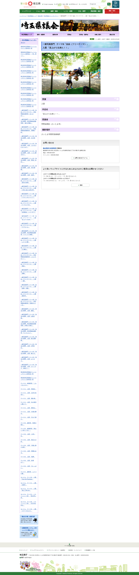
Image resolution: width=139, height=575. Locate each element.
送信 (81, 185)
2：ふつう (58, 176)
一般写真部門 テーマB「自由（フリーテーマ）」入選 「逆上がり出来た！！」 (29, 217)
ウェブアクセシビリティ (38, 550)
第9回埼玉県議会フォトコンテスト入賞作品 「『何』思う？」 (29, 54)
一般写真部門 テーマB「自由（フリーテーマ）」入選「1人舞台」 (29, 247)
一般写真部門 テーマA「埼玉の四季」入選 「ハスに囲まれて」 (29, 152)
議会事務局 (46, 148)
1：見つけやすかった (50, 180)
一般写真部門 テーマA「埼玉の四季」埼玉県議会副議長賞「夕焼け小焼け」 (29, 323)
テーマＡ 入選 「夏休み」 (28, 408)
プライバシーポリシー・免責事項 (56, 550)
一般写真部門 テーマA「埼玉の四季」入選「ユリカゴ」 (29, 359)
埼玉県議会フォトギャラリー (51, 16)
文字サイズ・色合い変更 (62, 4)
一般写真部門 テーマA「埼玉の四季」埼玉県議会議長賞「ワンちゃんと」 (29, 331)
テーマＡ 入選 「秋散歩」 (28, 389)
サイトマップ (24, 550)
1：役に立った (48, 176)
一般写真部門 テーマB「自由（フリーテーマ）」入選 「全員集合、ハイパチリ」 (29, 210)
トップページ (23, 16)
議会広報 (40, 16)
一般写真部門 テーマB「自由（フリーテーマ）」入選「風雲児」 (29, 293)
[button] (112, 13)
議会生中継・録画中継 (28, 516)
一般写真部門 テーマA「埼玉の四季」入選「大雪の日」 (29, 345)
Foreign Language (48, 4)
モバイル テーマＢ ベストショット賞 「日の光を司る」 (28, 503)
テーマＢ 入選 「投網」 (28, 456)
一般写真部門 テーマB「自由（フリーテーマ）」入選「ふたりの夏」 (29, 240)
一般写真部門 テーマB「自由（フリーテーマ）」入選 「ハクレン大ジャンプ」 (29, 195)
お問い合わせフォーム (81, 158)
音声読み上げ (74, 4)
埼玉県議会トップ (32, 16)
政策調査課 (53, 148)
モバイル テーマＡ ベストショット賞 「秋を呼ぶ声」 (28, 496)
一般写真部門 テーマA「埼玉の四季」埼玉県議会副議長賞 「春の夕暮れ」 (29, 121)
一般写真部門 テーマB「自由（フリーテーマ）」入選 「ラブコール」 (29, 225)
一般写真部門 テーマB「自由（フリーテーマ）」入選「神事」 (29, 271)
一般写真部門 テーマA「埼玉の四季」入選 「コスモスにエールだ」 (29, 145)
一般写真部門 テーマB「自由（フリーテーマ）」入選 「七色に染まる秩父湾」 (29, 188)
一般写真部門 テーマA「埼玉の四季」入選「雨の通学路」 (29, 338)
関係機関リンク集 (90, 550)
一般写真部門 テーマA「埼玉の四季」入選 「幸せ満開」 (29, 167)
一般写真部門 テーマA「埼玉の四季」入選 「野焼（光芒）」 (29, 160)
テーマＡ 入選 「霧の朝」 (28, 398)
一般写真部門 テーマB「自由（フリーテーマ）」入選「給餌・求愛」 (29, 286)
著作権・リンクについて (75, 550)
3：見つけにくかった (74, 180)
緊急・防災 (112, 10)
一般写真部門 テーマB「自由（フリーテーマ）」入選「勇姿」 (29, 264)
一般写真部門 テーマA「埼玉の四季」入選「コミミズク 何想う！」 (29, 366)
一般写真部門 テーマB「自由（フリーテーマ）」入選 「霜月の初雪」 (29, 180)
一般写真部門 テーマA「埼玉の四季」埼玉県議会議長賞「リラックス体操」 (29, 232)
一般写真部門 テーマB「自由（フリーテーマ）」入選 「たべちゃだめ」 (29, 202)
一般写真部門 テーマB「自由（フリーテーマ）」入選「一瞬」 (29, 279)
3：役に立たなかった (70, 176)
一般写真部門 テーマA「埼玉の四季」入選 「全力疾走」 (29, 137)
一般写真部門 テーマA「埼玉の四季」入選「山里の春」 (29, 316)
